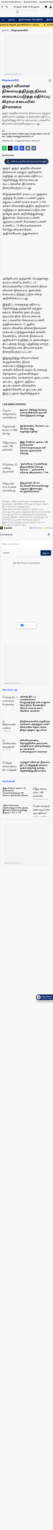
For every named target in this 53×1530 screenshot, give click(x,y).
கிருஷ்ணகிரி (10, 80)
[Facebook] (16, 148)
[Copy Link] (33, 148)
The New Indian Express (11, 2)
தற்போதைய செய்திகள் (31, 20)
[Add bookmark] (50, 80)
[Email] (27, 148)
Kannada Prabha (30, 2)
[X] (10, 148)
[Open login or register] (50, 7)
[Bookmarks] (46, 7)
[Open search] (7, 7)
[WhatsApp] (4, 148)
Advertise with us (12, 74)
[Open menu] (2, 7)
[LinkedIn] (22, 148)
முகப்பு (11, 20)
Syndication (8, 155)
